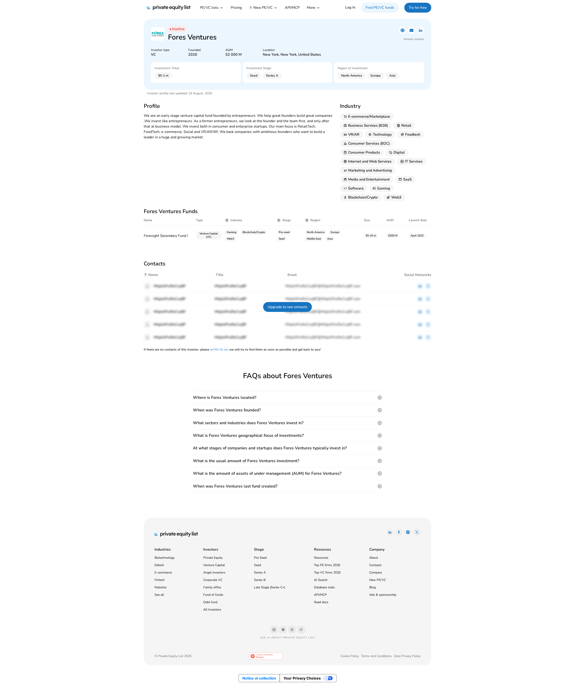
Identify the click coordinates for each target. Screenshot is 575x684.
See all (159, 595)
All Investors (212, 609)
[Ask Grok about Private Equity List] (301, 629)
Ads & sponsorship (382, 595)
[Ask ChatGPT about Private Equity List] (274, 629)
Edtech (159, 565)
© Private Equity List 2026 (173, 656)
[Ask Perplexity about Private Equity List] (292, 629)
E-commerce (163, 572)
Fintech (160, 580)
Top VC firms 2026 (327, 572)
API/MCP (292, 7)
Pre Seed (260, 558)
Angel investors (214, 572)
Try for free (418, 7)
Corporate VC (212, 580)
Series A (260, 572)
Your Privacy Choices (302, 678)
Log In (350, 7)
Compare (375, 572)
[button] (287, 397)
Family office (212, 587)
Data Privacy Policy (407, 656)
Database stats (324, 587)
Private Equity (213, 558)
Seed (257, 565)
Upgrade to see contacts (287, 306)
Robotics (161, 587)
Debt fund (210, 602)
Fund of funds (213, 595)
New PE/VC (377, 580)
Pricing (236, 7)
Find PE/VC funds (380, 7)
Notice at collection (259, 678)
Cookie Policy (349, 656)
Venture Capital (214, 565)
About (373, 558)
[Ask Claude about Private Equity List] (283, 629)
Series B (259, 580)
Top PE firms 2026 (327, 565)
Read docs (321, 602)
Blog (372, 587)
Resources (321, 558)
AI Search (320, 580)
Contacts (375, 565)
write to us (219, 349)
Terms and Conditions (376, 656)
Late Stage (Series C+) (269, 587)
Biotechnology (165, 558)
